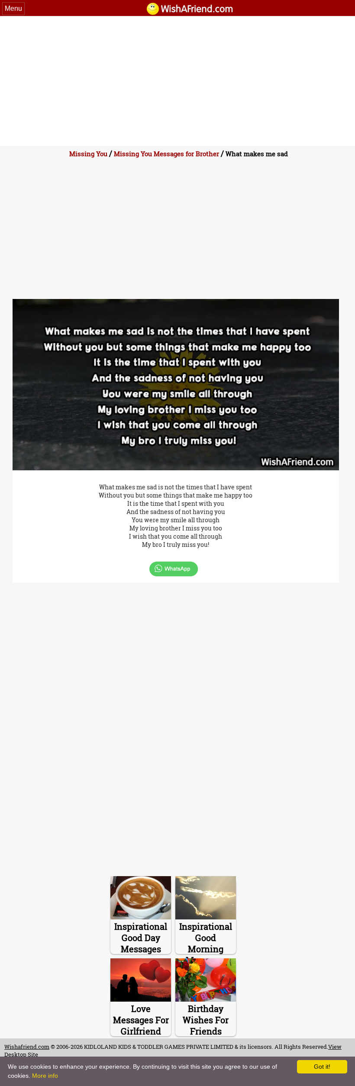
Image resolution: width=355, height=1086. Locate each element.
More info (45, 1075)
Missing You (88, 153)
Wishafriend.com (26, 1047)
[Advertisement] (177, 80)
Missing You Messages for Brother (166, 153)
